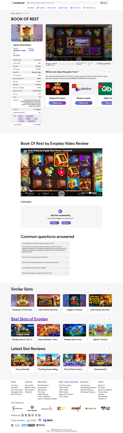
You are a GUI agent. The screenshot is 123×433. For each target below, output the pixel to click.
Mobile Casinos (30, 388)
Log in (54, 223)
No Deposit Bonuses (88, 392)
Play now (57, 103)
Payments (28, 392)
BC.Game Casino (65, 385)
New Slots (14, 388)
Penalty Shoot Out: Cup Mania (78, 339)
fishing (28, 118)
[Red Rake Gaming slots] (76, 408)
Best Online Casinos (78, 76)
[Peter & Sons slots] (105, 408)
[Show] (67, 243)
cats (35, 118)
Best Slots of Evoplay (29, 318)
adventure (29, 116)
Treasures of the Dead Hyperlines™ (28, 310)
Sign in (105, 3)
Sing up (66, 223)
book (20, 118)
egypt (21, 116)
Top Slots (14, 385)
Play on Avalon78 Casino (82, 41)
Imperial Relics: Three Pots (50, 339)
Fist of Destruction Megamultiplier (80, 369)
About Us (101, 385)
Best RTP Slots (16, 394)
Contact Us (102, 399)
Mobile (38, 109)
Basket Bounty (43, 394)
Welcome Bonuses (87, 390)
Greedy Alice (42, 388)
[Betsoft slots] (61, 408)
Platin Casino (63, 392)
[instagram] (22, 416)
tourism (21, 121)
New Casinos (29, 390)
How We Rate (103, 397)
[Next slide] (109, 72)
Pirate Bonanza (43, 385)
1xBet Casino (63, 390)
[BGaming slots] (90, 408)
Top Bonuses (85, 385)
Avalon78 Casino (57, 98)
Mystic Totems (100, 339)
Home (13, 13)
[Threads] (29, 416)
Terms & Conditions (105, 390)
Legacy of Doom (74, 310)
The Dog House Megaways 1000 (53, 369)
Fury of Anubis (22, 369)
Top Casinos (29, 385)
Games (18, 13)
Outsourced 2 (100, 369)
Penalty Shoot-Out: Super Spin (26, 339)
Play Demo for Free (82, 45)
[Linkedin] (39, 416)
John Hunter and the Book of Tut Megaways (58, 310)
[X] (26, 416)
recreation (31, 121)
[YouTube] (32, 416)
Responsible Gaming (65, 429)
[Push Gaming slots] (32, 408)
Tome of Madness (44, 397)
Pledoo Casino (84, 98)
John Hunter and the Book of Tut (105, 310)
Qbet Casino (110, 98)
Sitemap (101, 394)
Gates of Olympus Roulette (47, 399)
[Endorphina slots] (17, 408)
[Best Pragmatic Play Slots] (46, 408)
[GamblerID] (18, 3)
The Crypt (41, 392)
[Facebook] (36, 416)
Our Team (101, 388)
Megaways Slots (17, 392)
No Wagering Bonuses (88, 388)
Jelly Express (42, 390)
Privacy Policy (103, 392)
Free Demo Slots (17, 390)
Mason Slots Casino (66, 394)
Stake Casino (63, 388)
